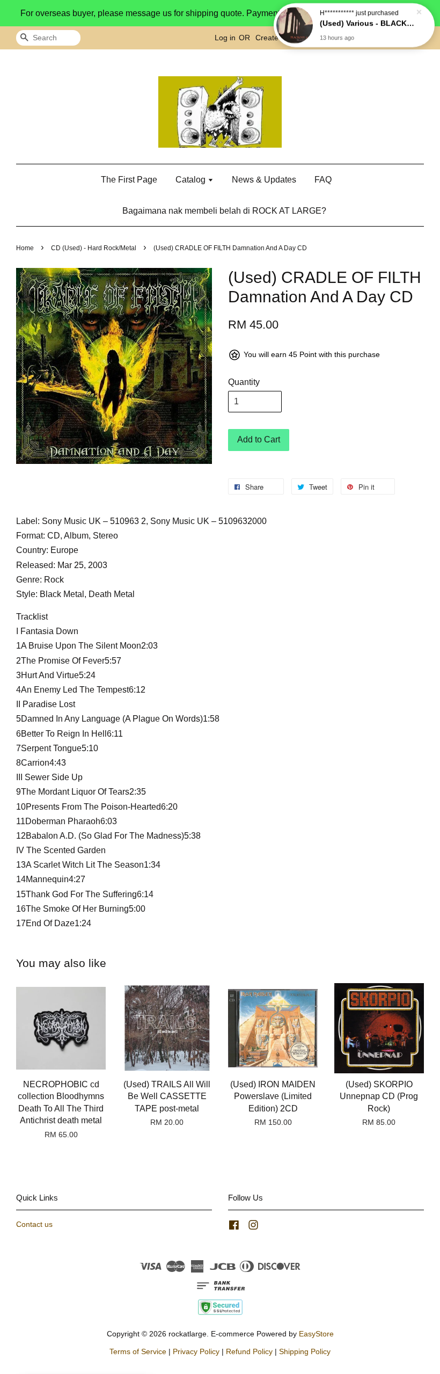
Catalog (191, 179)
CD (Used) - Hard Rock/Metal (93, 248)
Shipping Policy (305, 1352)
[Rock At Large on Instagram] (253, 1227)
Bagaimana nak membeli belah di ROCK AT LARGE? (224, 210)
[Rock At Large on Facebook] (234, 1227)
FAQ (323, 179)
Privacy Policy (196, 1352)
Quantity (244, 382)
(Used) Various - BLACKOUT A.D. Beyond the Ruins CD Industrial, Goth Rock (367, 25)
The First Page (129, 179)
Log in (225, 37)
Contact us (34, 1224)
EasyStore (316, 1334)
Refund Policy (249, 1352)
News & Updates (264, 179)
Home (25, 248)
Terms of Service (137, 1352)
